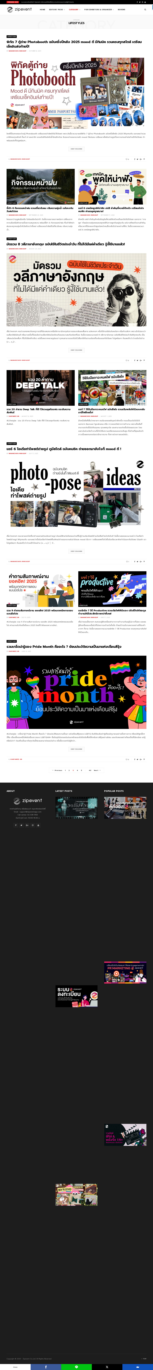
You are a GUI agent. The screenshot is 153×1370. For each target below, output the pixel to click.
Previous (58, 770)
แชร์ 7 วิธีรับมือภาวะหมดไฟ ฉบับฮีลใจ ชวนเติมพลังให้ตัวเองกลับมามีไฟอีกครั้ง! (111, 411)
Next (96, 770)
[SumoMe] (137, 1367)
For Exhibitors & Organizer (98, 9)
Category (73, 9)
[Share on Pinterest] (144, 159)
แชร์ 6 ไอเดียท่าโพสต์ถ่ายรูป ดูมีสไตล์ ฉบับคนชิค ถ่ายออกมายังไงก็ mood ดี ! (64, 449)
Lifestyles (11, 37)
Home (42, 9)
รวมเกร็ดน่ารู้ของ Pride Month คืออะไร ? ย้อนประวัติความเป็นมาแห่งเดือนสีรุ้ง (64, 646)
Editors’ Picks (56, 9)
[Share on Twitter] (137, 159)
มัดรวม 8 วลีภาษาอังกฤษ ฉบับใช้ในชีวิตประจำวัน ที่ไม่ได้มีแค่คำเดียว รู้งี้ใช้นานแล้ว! (66, 244)
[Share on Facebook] (134, 159)
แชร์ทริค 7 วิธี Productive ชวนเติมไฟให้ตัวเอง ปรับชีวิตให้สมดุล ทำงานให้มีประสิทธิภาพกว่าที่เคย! (112, 612)
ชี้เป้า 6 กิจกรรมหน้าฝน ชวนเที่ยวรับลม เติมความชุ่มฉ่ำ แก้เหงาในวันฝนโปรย (40, 209)
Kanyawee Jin (14, 416)
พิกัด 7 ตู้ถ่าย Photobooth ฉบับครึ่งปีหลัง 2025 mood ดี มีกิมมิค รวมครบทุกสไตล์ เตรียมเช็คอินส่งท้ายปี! (74, 44)
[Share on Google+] (141, 159)
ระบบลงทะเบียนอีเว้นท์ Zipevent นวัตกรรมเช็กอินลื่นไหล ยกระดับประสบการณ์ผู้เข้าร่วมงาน (47, 2)
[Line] (76, 1367)
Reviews (121, 9)
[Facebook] (46, 1367)
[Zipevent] (19, 9)
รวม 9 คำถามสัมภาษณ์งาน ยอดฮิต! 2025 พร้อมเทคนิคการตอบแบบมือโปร (40, 612)
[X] (107, 1367)
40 (90, 770)
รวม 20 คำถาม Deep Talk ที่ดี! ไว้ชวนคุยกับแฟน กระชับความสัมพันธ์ (38, 411)
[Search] (145, 9)
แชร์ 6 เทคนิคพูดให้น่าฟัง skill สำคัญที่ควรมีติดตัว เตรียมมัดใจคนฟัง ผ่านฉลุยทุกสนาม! (111, 209)
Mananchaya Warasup (17, 51)
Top (144, 1359)
